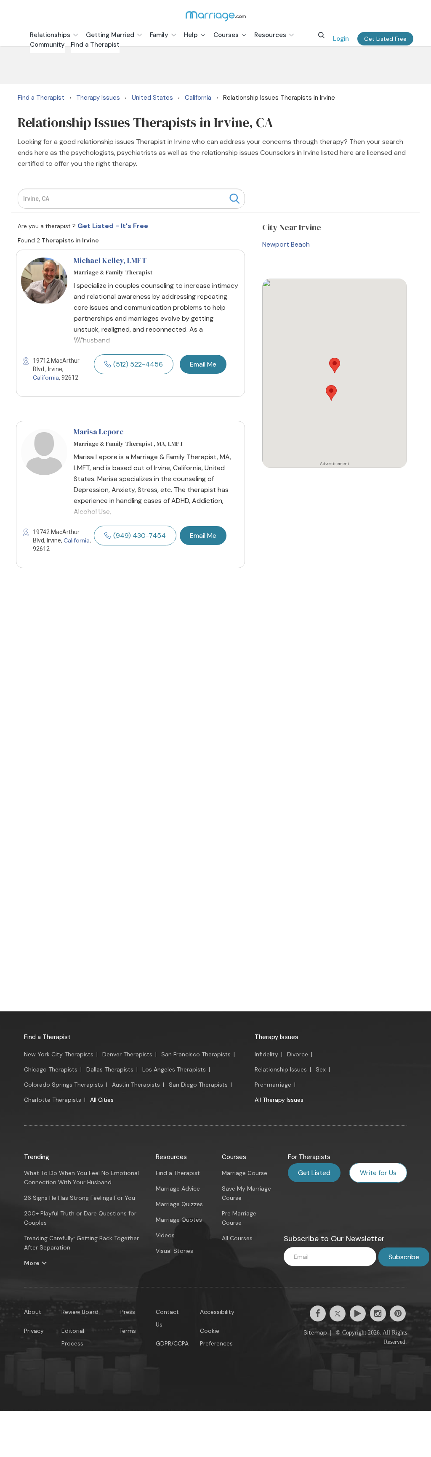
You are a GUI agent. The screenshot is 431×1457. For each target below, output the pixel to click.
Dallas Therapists (109, 1069)
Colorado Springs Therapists (63, 1084)
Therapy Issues (276, 1037)
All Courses (237, 1238)
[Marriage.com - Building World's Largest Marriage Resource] (215, 16)
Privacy (34, 1331)
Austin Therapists (136, 1084)
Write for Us (378, 1172)
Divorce (297, 1054)
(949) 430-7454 (139, 535)
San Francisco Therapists (196, 1054)
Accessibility (217, 1312)
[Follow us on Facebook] (318, 1313)
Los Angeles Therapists (174, 1069)
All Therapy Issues (279, 1099)
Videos (165, 1235)
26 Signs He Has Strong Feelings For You (79, 1198)
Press (127, 1312)
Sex (321, 1069)
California (46, 377)
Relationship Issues (281, 1069)
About (32, 1312)
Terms (127, 1331)
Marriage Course (244, 1173)
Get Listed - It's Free (112, 225)
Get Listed (314, 1172)
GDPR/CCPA (172, 1343)
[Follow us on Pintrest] (398, 1313)
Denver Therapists (127, 1054)
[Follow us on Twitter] (338, 1313)
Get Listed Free (385, 39)
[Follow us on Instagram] (378, 1313)
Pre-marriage (273, 1084)
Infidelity (266, 1054)
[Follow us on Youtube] (358, 1313)
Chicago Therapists (50, 1069)
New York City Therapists (58, 1054)
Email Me (203, 364)
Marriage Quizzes (179, 1204)
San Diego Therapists (198, 1084)
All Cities (102, 1099)
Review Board (79, 1312)
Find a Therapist (47, 1037)
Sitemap (315, 1332)
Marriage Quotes (179, 1219)
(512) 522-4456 (138, 364)
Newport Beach (286, 244)
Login (341, 39)
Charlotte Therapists (52, 1099)
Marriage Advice (178, 1188)
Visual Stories (174, 1251)
